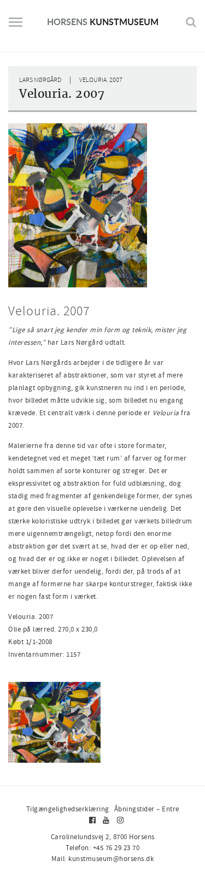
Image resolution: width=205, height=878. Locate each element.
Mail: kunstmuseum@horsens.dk (102, 858)
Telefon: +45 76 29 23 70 (102, 847)
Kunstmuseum (103, 21)
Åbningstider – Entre (146, 809)
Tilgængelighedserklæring (67, 809)
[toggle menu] (15, 26)
